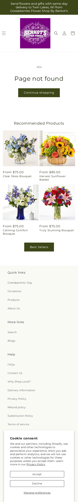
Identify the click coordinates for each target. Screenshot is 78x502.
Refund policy (17, 407)
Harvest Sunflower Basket (52, 178)
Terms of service (18, 424)
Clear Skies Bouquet (17, 176)
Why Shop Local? (19, 381)
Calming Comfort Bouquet (15, 232)
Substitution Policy (20, 415)
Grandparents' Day (20, 282)
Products (14, 300)
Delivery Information (21, 390)
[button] (56, 33)
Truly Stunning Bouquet (56, 230)
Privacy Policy (36, 464)
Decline (37, 483)
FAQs (11, 364)
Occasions (14, 291)
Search (12, 332)
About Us (14, 308)
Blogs (11, 340)
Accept (37, 474)
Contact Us (15, 373)
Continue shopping (39, 92)
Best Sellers (39, 247)
